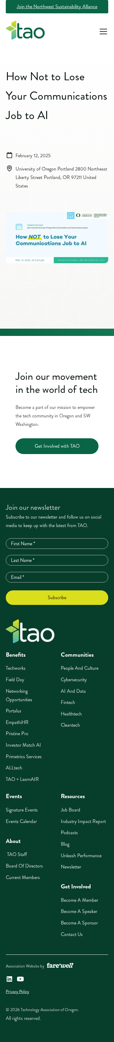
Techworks (16, 668)
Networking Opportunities (19, 695)
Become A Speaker (79, 911)
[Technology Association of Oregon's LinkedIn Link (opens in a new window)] (9, 979)
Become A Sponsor (79, 922)
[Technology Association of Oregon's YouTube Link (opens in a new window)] (20, 979)
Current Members (23, 877)
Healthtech (71, 713)
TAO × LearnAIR (22, 779)
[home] (25, 31)
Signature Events (22, 809)
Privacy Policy (17, 991)
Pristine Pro (17, 733)
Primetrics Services (24, 756)
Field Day (15, 679)
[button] (102, 31)
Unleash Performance (81, 855)
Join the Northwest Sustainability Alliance (57, 6)
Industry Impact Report (83, 821)
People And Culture (79, 668)
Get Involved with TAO (57, 446)
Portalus (13, 710)
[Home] (30, 631)
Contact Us (72, 934)
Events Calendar (21, 821)
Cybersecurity (74, 679)
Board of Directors (24, 865)
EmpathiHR (17, 722)
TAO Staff (16, 854)
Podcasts (69, 832)
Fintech (68, 702)
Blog (65, 844)
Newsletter (71, 866)
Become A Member (79, 900)
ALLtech (14, 767)
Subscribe (57, 597)
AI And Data (73, 691)
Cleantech (70, 725)
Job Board (70, 809)
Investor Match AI (23, 745)
